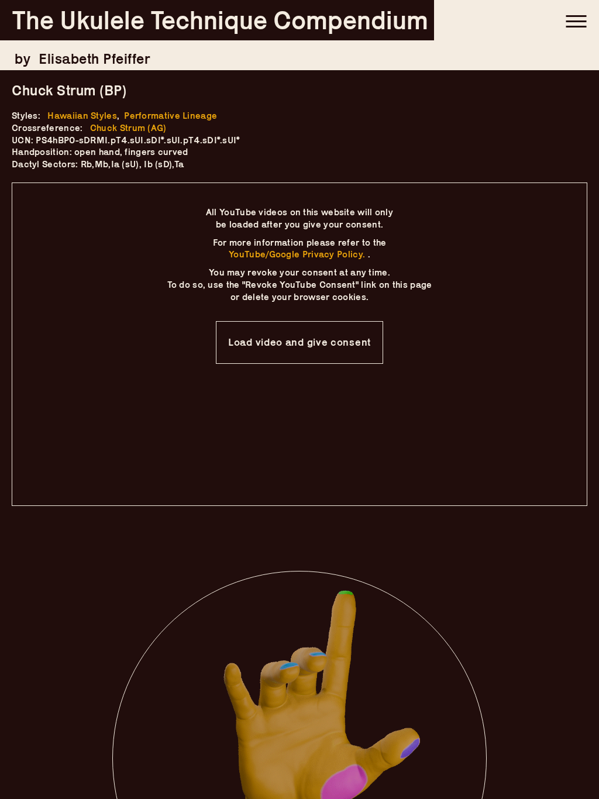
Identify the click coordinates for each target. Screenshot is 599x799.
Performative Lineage (170, 115)
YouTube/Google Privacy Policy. (298, 254)
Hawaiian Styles (82, 115)
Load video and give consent (299, 342)
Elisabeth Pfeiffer (94, 58)
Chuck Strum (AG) (128, 128)
